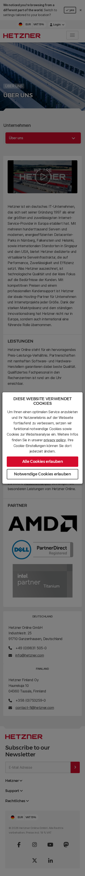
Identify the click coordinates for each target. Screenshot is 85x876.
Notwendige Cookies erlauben (42, 474)
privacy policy (55, 440)
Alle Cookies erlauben (42, 461)
